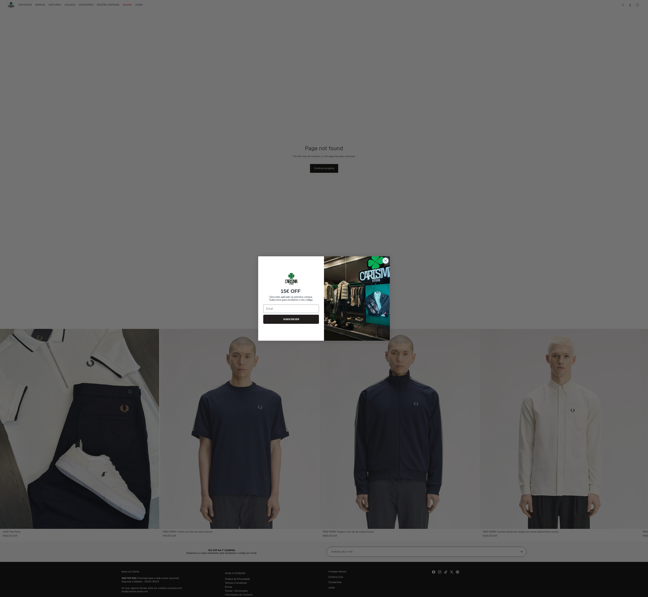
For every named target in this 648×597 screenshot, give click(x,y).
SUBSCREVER (291, 319)
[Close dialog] (385, 261)
